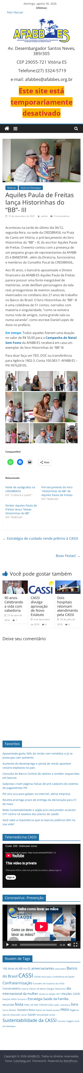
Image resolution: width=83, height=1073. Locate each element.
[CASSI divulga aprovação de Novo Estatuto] (41, 583)
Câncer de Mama (37, 988)
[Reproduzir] (7, 945)
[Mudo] (69, 945)
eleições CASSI (71, 994)
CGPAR (37, 976)
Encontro (22, 999)
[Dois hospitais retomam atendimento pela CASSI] (67, 583)
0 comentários (61, 216)
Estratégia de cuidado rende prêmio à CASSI (40, 538)
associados (60, 968)
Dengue (50, 988)
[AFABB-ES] (7, 128)
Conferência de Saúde (63, 976)
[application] (41, 866)
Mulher (12, 1010)
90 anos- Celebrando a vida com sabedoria (13, 604)
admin (44, 216)
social (52, 1014)
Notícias (11, 187)
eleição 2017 (55, 994)
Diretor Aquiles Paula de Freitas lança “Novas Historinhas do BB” (21, 509)
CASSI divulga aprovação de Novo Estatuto (39, 606)
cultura (24, 988)
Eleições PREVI (10, 999)
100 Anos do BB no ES (16, 968)
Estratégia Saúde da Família (48, 999)
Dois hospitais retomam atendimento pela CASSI (67, 606)
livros (5, 1010)
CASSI (25, 975)
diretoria (43, 994)
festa (19, 1004)
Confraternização (17, 982)
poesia (56, 1010)
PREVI (64, 1009)
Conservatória (11, 988)
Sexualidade (42, 1014)
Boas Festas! (68, 555)
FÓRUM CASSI (46, 1005)
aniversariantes (42, 968)
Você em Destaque (31, 187)
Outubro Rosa (26, 1010)
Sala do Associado (11, 1014)
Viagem (70, 1021)
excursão (8, 1004)
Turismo (61, 1021)
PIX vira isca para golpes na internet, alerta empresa (36, 794)
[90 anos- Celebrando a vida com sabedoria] (15, 583)
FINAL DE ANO (31, 1005)
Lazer (56, 1005)
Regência (74, 1010)
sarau (24, 1014)
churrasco (47, 976)
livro (74, 1004)
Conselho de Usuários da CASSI (48, 983)
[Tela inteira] (75, 945)
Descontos (60, 988)
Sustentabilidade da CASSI (30, 1020)
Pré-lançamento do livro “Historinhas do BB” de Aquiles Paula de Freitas (57, 491)
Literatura (65, 1005)
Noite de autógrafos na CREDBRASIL (20, 489)
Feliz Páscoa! (15, 12)
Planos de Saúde (44, 1010)
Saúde (32, 1014)
